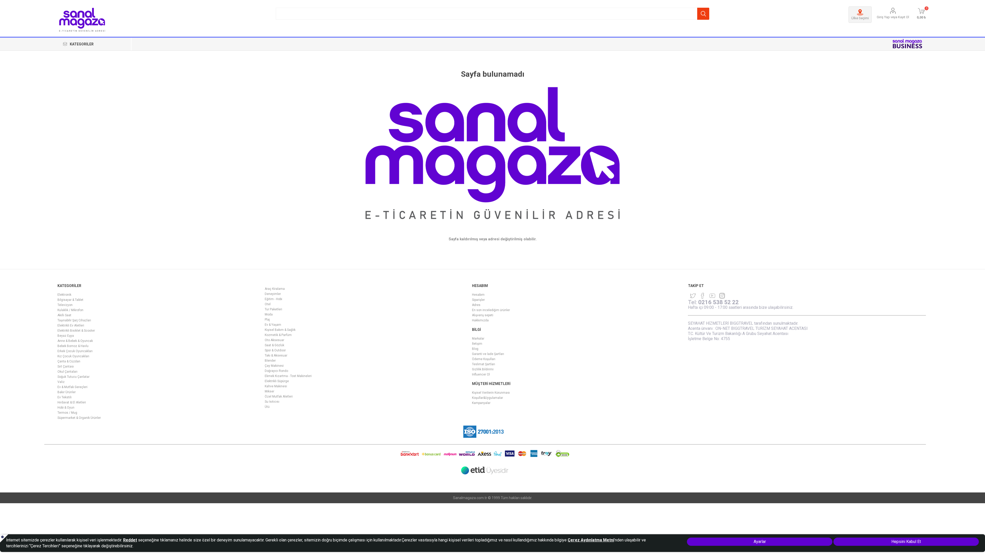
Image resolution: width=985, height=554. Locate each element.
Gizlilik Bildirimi (483, 369)
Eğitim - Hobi (273, 299)
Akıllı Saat (64, 315)
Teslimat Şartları (483, 364)
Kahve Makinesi (276, 386)
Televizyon (65, 305)
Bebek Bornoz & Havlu (72, 346)
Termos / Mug (67, 412)
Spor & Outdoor (275, 350)
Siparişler (478, 300)
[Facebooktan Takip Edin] (702, 296)
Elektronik (64, 294)
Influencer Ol (481, 374)
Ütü (267, 407)
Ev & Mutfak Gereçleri (72, 387)
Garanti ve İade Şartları (488, 354)
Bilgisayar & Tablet (70, 300)
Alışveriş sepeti (482, 315)
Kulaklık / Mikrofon (70, 310)
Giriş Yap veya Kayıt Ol (893, 17)
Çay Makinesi (274, 366)
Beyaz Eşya (65, 336)
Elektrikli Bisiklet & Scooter (76, 330)
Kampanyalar (481, 403)
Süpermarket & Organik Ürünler (79, 418)
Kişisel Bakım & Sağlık (280, 330)
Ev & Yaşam (273, 325)
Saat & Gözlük (274, 345)
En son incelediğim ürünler (491, 310)
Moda (269, 314)
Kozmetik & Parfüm (278, 335)
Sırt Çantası (65, 366)
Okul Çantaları (67, 371)
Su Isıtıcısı (272, 401)
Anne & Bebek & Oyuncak (75, 341)
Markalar (478, 338)
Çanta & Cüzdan (68, 361)
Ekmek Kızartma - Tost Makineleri (288, 376)
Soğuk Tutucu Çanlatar (73, 377)
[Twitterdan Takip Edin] (693, 296)
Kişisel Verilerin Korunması (491, 392)
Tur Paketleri (273, 309)
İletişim (477, 343)
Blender (270, 360)
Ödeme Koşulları (483, 359)
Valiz (61, 382)
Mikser (269, 391)
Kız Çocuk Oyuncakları (73, 356)
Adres (476, 305)
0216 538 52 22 (718, 302)
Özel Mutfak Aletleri (279, 396)
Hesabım (478, 294)
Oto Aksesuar (274, 340)
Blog (475, 349)
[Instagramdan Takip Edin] (712, 296)
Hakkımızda (480, 320)
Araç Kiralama (275, 289)
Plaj (267, 319)
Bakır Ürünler (66, 392)
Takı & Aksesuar (276, 355)
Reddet (130, 540)
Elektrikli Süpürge (277, 381)
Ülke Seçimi (860, 18)
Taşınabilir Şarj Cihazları (74, 320)
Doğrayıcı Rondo (276, 371)
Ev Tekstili (64, 397)
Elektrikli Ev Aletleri (70, 325)
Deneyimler (273, 294)
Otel (268, 304)
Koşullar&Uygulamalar (487, 398)
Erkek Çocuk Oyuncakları (75, 351)
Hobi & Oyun (65, 407)
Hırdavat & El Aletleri (71, 402)
